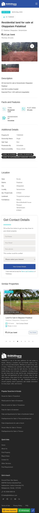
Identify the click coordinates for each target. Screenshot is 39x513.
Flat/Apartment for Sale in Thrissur (12, 431)
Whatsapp (25, 510)
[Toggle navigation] (36, 3)
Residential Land (10, 312)
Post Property (6, 452)
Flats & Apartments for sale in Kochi (13, 423)
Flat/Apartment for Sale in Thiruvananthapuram (16, 418)
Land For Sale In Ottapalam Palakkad (17, 318)
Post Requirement (7, 467)
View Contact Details (19, 266)
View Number (10, 510)
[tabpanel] (19, 314)
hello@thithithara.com (10, 495)
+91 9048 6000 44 (9, 491)
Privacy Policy (17, 505)
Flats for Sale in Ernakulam (10, 409)
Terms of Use (6, 505)
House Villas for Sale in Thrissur (12, 427)
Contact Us (5, 459)
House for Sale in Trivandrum (11, 396)
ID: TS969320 (10, 17)
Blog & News (6, 456)
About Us (4, 448)
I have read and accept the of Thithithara (21, 273)
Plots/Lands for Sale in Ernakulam (12, 400)
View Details (31, 332)
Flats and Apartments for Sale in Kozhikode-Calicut (18, 414)
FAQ (26, 505)
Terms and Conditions (27, 271)
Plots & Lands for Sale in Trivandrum (13, 405)
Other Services (6, 463)
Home (3, 445)
